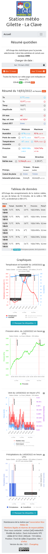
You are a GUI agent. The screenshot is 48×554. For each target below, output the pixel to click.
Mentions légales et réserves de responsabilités (24, 528)
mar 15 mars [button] (37, 71)
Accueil (7, 34)
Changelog (33, 544)
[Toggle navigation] (41, 34)
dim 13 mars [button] (10, 71)
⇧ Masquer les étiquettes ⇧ (24, 323)
